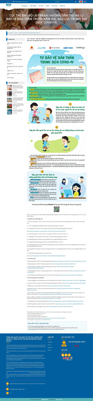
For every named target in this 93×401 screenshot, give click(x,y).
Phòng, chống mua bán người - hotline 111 (14, 56)
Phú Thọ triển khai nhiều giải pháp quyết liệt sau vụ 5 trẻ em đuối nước (18, 99)
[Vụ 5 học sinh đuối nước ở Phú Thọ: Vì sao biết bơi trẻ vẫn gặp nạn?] (9, 105)
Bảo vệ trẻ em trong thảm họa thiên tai (14, 51)
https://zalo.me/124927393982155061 (43, 319)
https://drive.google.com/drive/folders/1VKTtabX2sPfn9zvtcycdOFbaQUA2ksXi (47, 231)
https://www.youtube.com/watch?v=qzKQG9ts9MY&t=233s (69, 304)
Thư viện (54, 6)
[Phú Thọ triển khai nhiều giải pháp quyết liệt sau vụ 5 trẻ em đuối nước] (9, 99)
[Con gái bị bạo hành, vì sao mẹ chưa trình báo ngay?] (9, 93)
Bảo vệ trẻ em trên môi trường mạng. (14, 60)
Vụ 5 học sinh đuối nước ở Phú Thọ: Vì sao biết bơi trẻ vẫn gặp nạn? (18, 105)
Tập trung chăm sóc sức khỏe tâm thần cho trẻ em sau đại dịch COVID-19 (46, 329)
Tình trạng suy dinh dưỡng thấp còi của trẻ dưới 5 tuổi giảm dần (44, 326)
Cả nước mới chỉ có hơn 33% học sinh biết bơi (18, 110)
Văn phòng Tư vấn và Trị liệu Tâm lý (15, 67)
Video (47, 6)
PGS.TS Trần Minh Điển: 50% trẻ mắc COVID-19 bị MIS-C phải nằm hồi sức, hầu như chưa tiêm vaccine (53, 327)
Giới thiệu (33, 6)
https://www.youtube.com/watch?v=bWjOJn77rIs (64, 264)
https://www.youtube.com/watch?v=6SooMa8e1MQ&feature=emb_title (66, 301)
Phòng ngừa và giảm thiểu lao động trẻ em (14, 47)
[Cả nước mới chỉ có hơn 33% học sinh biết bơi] (9, 112)
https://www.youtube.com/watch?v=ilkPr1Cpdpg (74, 283)
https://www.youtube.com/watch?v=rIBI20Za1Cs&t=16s (60, 306)
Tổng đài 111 (10, 63)
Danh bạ (62, 6)
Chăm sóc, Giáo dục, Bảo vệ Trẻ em (14, 74)
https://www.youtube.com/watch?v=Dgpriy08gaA (74, 280)
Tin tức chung (10, 77)
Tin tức (41, 6)
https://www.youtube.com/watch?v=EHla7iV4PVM (58, 285)
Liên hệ (49, 350)
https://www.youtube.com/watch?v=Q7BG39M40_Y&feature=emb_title (55, 294)
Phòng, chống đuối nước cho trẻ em (14, 43)
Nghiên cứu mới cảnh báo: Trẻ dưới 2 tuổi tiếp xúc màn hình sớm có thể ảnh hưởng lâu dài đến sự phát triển (18, 88)
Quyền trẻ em (10, 70)
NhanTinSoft (59, 399)
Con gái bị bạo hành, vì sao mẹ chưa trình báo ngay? (18, 93)
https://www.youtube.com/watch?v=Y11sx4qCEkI (49, 298)
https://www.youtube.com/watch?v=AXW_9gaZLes (71, 275)
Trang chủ (24, 6)
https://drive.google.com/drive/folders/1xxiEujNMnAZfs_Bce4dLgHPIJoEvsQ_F (47, 255)
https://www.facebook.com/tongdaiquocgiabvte (55, 318)
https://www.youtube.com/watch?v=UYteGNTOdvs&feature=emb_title (69, 261)
